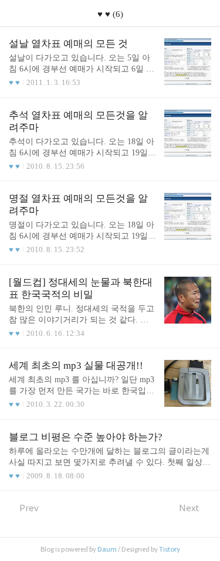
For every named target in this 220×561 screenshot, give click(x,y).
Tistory (169, 549)
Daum (107, 549)
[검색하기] (205, 13)
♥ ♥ (14, 82)
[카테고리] (14, 13)
